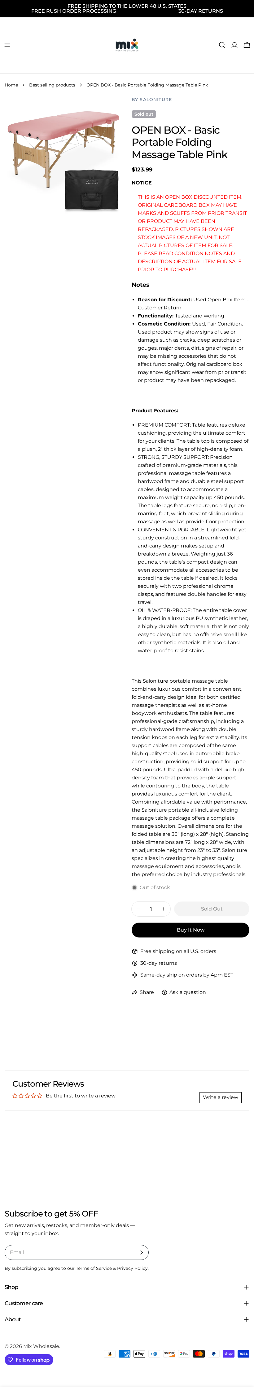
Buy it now (190, 930)
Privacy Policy (132, 1268)
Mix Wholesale (41, 1346)
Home (11, 85)
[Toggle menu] (7, 45)
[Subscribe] (141, 1252)
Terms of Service (94, 1268)
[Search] (222, 45)
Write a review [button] (220, 1097)
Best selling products (52, 85)
